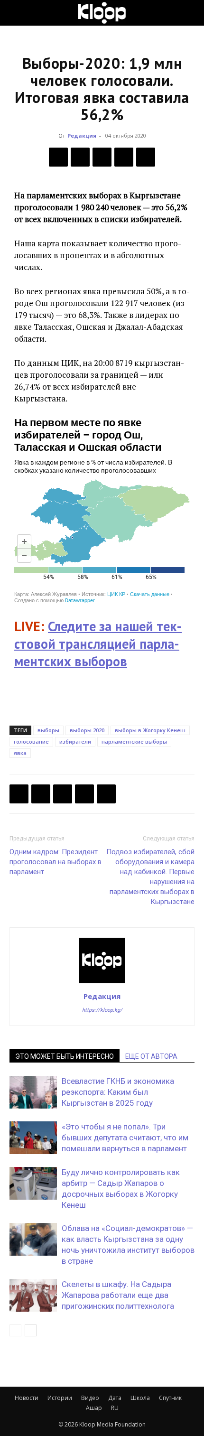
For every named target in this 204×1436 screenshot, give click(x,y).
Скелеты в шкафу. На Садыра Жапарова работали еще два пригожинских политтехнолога (118, 1295)
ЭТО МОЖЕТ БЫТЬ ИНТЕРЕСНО (64, 1056)
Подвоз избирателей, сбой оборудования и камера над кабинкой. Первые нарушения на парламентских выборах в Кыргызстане (150, 877)
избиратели (75, 741)
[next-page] (31, 1330)
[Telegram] (123, 157)
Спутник (170, 1398)
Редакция (81, 135)
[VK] (102, 157)
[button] (16, 13)
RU (115, 1408)
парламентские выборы (134, 741)
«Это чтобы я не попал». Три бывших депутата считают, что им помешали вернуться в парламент (125, 1137)
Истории (59, 1398)
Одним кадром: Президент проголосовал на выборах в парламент (55, 862)
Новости (26, 1398)
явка (20, 752)
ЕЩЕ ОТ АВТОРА (151, 1056)
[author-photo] (102, 983)
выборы (48, 730)
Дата (114, 1398)
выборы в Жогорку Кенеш (150, 730)
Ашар (94, 1408)
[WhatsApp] (145, 157)
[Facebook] (58, 157)
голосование (31, 741)
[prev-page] (15, 1330)
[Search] (190, 13)
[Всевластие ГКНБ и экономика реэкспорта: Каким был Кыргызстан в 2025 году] (33, 1092)
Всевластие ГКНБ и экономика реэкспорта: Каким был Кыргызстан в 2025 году (118, 1092)
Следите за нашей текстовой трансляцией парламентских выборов (98, 643)
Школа (140, 1398)
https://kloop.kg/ (102, 1010)
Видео (90, 1398)
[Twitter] (80, 157)
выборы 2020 (87, 730)
